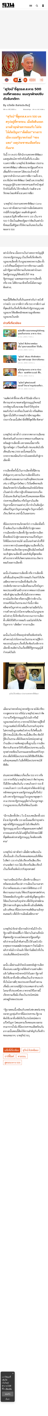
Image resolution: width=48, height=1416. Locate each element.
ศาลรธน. (22, 1056)
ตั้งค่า (8, 1399)
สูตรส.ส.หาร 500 (12, 1062)
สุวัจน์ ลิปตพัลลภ (31, 1050)
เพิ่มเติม (8, 1389)
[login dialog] (43, 5)
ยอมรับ (7, 1394)
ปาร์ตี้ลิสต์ (9, 1056)
